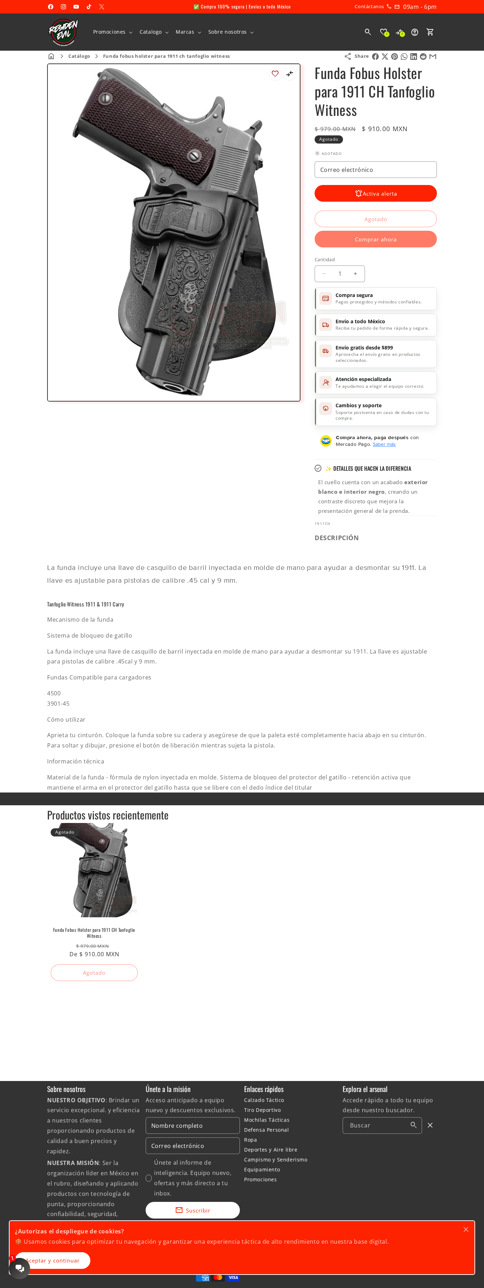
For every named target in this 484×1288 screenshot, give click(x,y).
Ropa (250, 1139)
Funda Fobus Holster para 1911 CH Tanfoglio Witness (94, 933)
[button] (112, 32)
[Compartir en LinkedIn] (414, 56)
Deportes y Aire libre (271, 1149)
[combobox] (382, 1125)
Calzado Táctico (264, 1100)
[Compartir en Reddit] (423, 56)
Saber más (384, 444)
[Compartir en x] (385, 56)
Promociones (260, 1179)
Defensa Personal (266, 1129)
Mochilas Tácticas (266, 1119)
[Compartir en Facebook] (375, 56)
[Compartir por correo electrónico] (433, 56)
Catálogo (79, 56)
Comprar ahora (376, 239)
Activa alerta (380, 193)
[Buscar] (414, 1125)
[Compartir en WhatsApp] (404, 56)
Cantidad (325, 259)
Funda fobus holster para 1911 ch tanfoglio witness (166, 56)
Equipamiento (262, 1169)
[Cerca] (430, 1125)
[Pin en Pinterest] (394, 56)
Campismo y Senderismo (276, 1159)
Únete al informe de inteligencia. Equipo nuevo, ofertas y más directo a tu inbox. (192, 1178)
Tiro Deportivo (262, 1110)
